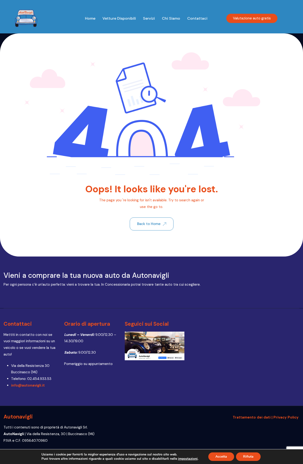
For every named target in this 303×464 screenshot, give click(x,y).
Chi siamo (171, 18)
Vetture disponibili (119, 18)
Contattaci (197, 18)
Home (90, 18)
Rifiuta (248, 456)
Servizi (149, 18)
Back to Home (148, 223)
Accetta (221, 456)
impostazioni (188, 459)
